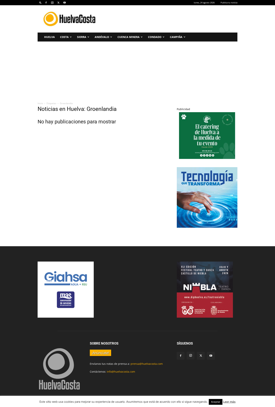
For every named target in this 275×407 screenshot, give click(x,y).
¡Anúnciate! (100, 353)
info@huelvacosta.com (121, 371)
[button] (40, 2)
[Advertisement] (169, 18)
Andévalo (102, 37)
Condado (154, 37)
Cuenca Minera (128, 37)
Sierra (81, 37)
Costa (64, 37)
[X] (58, 2)
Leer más (229, 401)
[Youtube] (64, 2)
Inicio (40, 103)
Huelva (49, 37)
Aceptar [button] (215, 401)
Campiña (176, 37)
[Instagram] (52, 2)
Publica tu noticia (229, 2)
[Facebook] (46, 2)
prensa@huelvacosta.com (147, 363)
